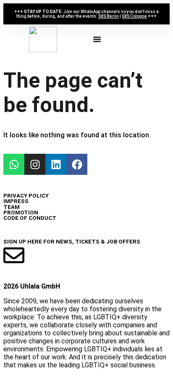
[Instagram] (34, 164)
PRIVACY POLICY (26, 196)
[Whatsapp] (13, 164)
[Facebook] (76, 164)
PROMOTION (20, 212)
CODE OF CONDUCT (29, 218)
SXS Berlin (108, 16)
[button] (97, 39)
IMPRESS (16, 201)
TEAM (11, 207)
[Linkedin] (55, 164)
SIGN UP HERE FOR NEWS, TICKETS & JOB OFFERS (71, 241)
